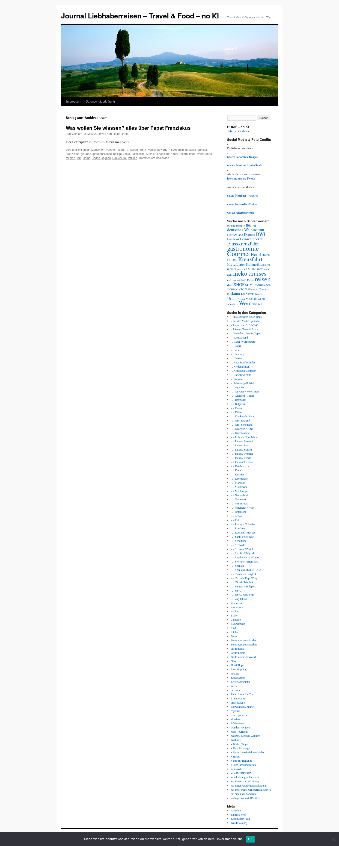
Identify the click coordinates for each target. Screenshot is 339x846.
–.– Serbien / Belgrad (242, 553)
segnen (106, 158)
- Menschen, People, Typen (107, 149)
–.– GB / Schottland (242, 424)
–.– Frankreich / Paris (242, 416)
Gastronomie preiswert (243, 657)
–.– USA (236, 590)
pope (208, 154)
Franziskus (72, 154)
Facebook (233, 239)
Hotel (256, 254)
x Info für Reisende (241, 760)
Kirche (150, 154)
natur (267, 269)
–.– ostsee (236, 516)
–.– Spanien (237, 565)
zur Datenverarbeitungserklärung (249, 785)
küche (234, 686)
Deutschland (235, 235)
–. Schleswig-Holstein (243, 383)
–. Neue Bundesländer (243, 362)
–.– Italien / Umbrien (242, 453)
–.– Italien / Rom (240, 445)
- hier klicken (239, 131)
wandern (232, 304)
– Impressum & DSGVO (244, 325)
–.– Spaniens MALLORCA (246, 570)
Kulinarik (253, 264)
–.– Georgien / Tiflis (242, 428)
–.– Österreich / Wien (242, 507)
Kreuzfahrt (250, 259)
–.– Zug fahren (239, 599)
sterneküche (235, 288)
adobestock (237, 607)
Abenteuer (236, 603)
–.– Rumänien (238, 528)
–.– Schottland (239, 540)
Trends (258, 294)
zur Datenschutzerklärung (245, 781)
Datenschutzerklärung (100, 101)
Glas (233, 661)
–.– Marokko (238, 482)
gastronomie (243, 248)
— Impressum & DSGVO (245, 798)
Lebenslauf (162, 154)
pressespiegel (238, 702)
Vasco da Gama (255, 299)
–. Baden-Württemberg (243, 341)
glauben (86, 154)
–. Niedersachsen (240, 366)
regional (235, 711)
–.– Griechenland (240, 433)
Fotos (234, 636)
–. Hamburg (237, 354)
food (233, 628)
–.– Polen (236, 520)
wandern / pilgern (240, 727)
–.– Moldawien (239, 487)
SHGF (239, 284)
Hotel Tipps (237, 665)
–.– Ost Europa (239, 503)
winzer (257, 303)
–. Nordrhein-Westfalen (243, 370)
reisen (263, 278)
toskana (233, 293)
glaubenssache (102, 154)
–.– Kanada (237, 470)
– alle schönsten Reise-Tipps (246, 316)
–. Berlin (235, 350)
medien (232, 269)
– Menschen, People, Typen (246, 333)
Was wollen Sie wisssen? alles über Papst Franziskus (128, 127)
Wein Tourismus (240, 731)
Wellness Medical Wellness (245, 735)
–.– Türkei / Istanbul (242, 582)
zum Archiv (237, 769)
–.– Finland (237, 408)
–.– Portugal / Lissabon (243, 524)
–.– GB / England (240, 420)
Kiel (235, 260)
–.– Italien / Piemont (242, 441)
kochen (235, 673)
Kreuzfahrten (236, 264)
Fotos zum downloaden (243, 640)
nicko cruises (250, 273)
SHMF (249, 284)
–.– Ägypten (237, 387)
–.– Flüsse (236, 412)
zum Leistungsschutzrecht (245, 777)
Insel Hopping (239, 669)
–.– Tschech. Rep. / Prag (244, 578)
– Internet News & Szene (244, 329)
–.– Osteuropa (238, 511)
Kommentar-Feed (240, 818)
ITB (229, 260)
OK (250, 839)
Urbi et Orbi (119, 158)
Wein (245, 303)
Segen (96, 158)
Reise (250, 280)
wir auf (240, 212)
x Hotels (235, 756)
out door (235, 690)
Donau (249, 234)
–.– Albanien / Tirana (242, 395)
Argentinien (180, 149)
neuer (174, 154)
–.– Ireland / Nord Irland (244, 437)
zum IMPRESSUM (242, 773)
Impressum (73, 101)
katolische (138, 154)
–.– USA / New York (242, 594)
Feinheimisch (238, 623)
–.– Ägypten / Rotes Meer (245, 391)
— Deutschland (239, 337)
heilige (117, 154)
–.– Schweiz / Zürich (242, 549)
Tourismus (247, 294)
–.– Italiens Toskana (242, 462)
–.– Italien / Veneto (241, 458)
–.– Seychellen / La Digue (245, 557)
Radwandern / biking (242, 706)
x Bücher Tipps (239, 744)
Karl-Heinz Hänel (117, 134)
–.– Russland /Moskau (243, 532)
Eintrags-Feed (238, 814)
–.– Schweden (238, 545)
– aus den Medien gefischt (245, 321)
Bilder (234, 615)
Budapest (240, 225)
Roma (86, 158)
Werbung (236, 740)
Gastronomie (238, 652)
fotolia (234, 632)
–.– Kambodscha (240, 466)
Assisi (192, 149)
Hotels (266, 255)
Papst (200, 154)
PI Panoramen (238, 698)
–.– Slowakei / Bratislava (244, 561)
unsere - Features (242, 195)
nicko (229, 274)
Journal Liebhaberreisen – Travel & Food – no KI (140, 16)
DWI (260, 234)
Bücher (251, 225)
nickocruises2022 (236, 280)
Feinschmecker (251, 239)
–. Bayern (236, 346)
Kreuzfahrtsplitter (240, 682)
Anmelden (236, 810)
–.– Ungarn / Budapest (243, 586)
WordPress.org (239, 823)
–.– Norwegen (239, 499)
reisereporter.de (239, 715)
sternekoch (263, 284)
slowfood (236, 719)
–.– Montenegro (239, 491)
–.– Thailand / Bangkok (243, 574)
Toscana (264, 289)
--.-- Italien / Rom (135, 149)
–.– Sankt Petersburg (242, 536)
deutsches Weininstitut (245, 229)
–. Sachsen (237, 379)
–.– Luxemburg (239, 478)
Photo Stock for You (242, 694)
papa (192, 154)
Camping (236, 619)
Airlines (235, 611)
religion (70, 158)
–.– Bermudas (238, 399)
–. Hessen (236, 358)
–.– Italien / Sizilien (241, 449)
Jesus (127, 154)
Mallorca (265, 264)
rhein (230, 285)
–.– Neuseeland (239, 495)
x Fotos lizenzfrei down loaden (248, 752)
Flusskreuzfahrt (243, 243)
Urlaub (233, 298)
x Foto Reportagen (241, 748)
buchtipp (231, 225)
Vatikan (132, 158)
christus (203, 149)
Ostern (183, 154)
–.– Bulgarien (238, 404)
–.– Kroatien (237, 474)
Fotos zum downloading (244, 644)
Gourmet (238, 253)
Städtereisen (251, 289)
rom (79, 158)
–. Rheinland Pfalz (241, 375)
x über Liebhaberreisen (243, 764)
